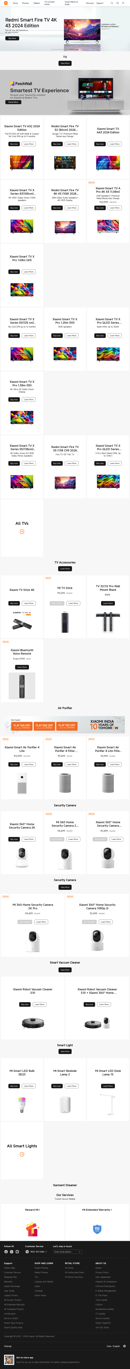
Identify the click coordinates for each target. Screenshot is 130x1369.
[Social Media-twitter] (12, 1252)
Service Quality (102, 1318)
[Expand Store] (19, 3)
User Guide (9, 1290)
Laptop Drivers (11, 1295)
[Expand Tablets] (41, 3)
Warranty (8, 1281)
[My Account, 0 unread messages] (123, 3)
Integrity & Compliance (106, 1281)
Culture (98, 1304)
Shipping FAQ (10, 1277)
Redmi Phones (41, 1272)
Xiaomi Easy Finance (13, 1322)
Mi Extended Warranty (14, 1304)
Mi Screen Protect (12, 1300)
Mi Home (69, 1267)
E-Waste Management (105, 1290)
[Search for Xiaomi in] (112, 3)
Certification (10, 1313)
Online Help (9, 1267)
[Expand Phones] (30, 3)
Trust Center (101, 1300)
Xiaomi (98, 1267)
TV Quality (100, 1313)
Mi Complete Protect (14, 1309)
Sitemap (8, 1346)
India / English (113, 1346)
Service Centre (11, 1318)
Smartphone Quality (104, 1309)
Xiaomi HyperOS (103, 1322)
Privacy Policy (102, 1272)
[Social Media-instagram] (17, 1252)
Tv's (36, 1277)
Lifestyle (39, 1290)
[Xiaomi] (6, 3)
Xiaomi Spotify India (13, 1327)
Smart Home (40, 1295)
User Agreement (103, 1277)
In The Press (101, 1295)
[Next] (124, 28)
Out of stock (57, 603)
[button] (46, 1252)
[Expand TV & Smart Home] (61, 3)
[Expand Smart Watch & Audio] (84, 3)
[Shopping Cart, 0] (117, 3)
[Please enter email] (80, 1252)
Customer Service (12, 1272)
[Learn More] (22, 531)
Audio (37, 1286)
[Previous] (6, 28)
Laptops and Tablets (44, 1281)
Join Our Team (102, 1327)
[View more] (22, 1154)
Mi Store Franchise (74, 1277)
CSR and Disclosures (105, 1286)
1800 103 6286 (37, 1251)
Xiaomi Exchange (12, 1286)
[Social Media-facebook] (6, 1252)
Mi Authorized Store (74, 1272)
